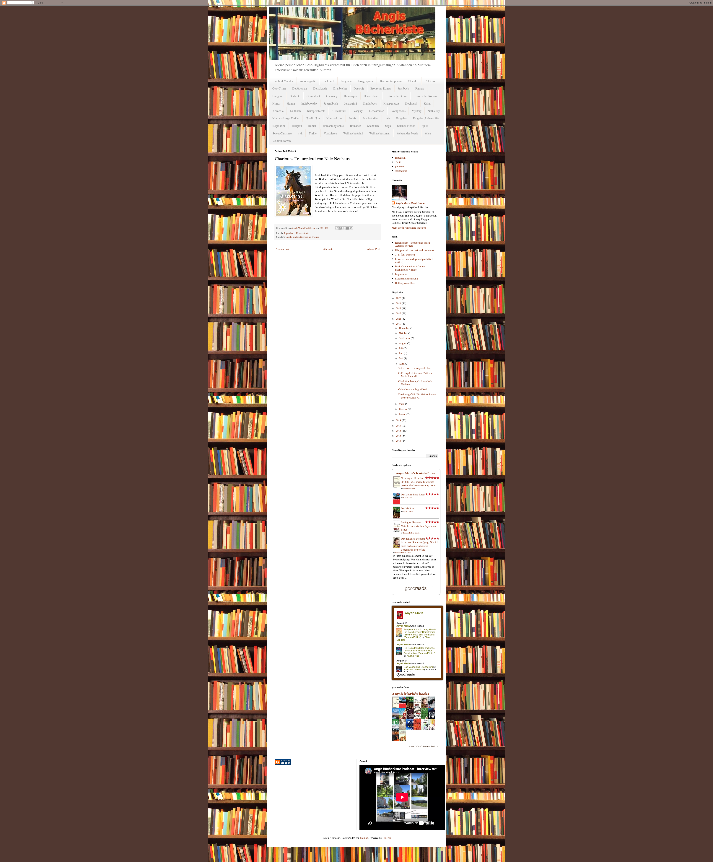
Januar (402, 414)
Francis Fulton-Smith (411, 532)
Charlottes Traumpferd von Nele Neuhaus (415, 382)
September (405, 338)
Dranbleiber (340, 88)
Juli (401, 348)
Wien (428, 133)
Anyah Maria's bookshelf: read (416, 473)
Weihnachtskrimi (353, 133)
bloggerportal (366, 81)
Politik (352, 118)
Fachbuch (403, 88)
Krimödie (278, 111)
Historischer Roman (425, 96)
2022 (399, 313)
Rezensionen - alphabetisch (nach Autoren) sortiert (412, 244)
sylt (300, 133)
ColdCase (430, 81)
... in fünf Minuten (283, 81)
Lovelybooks (398, 111)
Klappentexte (391, 103)
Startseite (328, 249)
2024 (399, 303)
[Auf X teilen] (344, 228)
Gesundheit (313, 96)
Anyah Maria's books (410, 694)
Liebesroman (376, 111)
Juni (401, 353)
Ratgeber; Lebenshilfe (426, 118)
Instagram (400, 157)
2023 (399, 308)
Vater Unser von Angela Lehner (415, 368)
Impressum (401, 274)
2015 (399, 435)
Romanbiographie (333, 126)
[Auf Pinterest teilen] (351, 228)
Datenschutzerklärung (406, 278)
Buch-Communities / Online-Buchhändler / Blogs (410, 268)
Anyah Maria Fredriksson (410, 203)
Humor (291, 103)
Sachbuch (373, 126)
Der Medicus (407, 508)
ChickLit (413, 81)
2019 (399, 323)
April (402, 363)
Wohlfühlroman (281, 141)
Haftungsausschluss (405, 283)
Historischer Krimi (396, 96)
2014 (399, 440)
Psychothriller (371, 118)
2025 (399, 298)
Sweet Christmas (282, 133)
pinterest (399, 166)
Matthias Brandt (409, 488)
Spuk (425, 126)
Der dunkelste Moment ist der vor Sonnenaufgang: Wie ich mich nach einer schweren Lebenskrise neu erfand (419, 544)
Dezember (404, 328)
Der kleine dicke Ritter (413, 494)
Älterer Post (373, 249)
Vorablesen (330, 133)
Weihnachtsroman (379, 133)
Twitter (399, 162)
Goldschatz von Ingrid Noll (412, 389)
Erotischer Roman (380, 88)
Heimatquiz (350, 96)
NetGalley (434, 111)
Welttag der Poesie (407, 133)
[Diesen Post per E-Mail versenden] (337, 228)
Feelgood (277, 96)
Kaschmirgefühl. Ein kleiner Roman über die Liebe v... (417, 396)
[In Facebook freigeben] (347, 228)
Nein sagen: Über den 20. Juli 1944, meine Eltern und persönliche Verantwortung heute (418, 481)
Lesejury (357, 111)
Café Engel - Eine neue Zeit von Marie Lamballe (415, 374)
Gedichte (295, 96)
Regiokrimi (279, 126)
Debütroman (299, 88)
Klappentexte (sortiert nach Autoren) (414, 250)
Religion (297, 126)
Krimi (427, 103)
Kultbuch (295, 111)
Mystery (416, 111)
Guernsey (332, 96)
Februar (403, 409)
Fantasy (419, 88)
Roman (312, 126)
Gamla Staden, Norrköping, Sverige (302, 236)
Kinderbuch (370, 103)
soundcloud (401, 171)
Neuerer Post (282, 249)
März (402, 404)
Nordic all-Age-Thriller (285, 118)
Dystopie (359, 88)
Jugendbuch (331, 103)
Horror (276, 103)
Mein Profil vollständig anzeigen (409, 227)
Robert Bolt (407, 497)
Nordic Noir (313, 118)
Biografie (346, 81)
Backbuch (328, 81)
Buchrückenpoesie (391, 81)
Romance (355, 126)
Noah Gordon (408, 511)
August (403, 343)
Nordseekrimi (334, 118)
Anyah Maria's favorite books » (423, 746)
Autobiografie (308, 81)
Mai (401, 358)
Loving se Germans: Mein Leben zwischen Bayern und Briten (419, 526)
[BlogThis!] (340, 228)
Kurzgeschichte (316, 111)
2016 (399, 430)
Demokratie (320, 88)
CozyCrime (279, 88)
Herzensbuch (371, 96)
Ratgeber (401, 118)
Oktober (403, 333)
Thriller (313, 133)
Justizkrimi (350, 103)
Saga (388, 126)
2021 (399, 318)
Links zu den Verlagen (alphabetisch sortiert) (414, 260)
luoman (364, 838)
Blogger (387, 838)
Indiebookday (309, 103)
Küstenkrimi (339, 111)
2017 (399, 425)
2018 (399, 420)
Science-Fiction (406, 126)
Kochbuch (411, 103)
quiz (387, 118)
